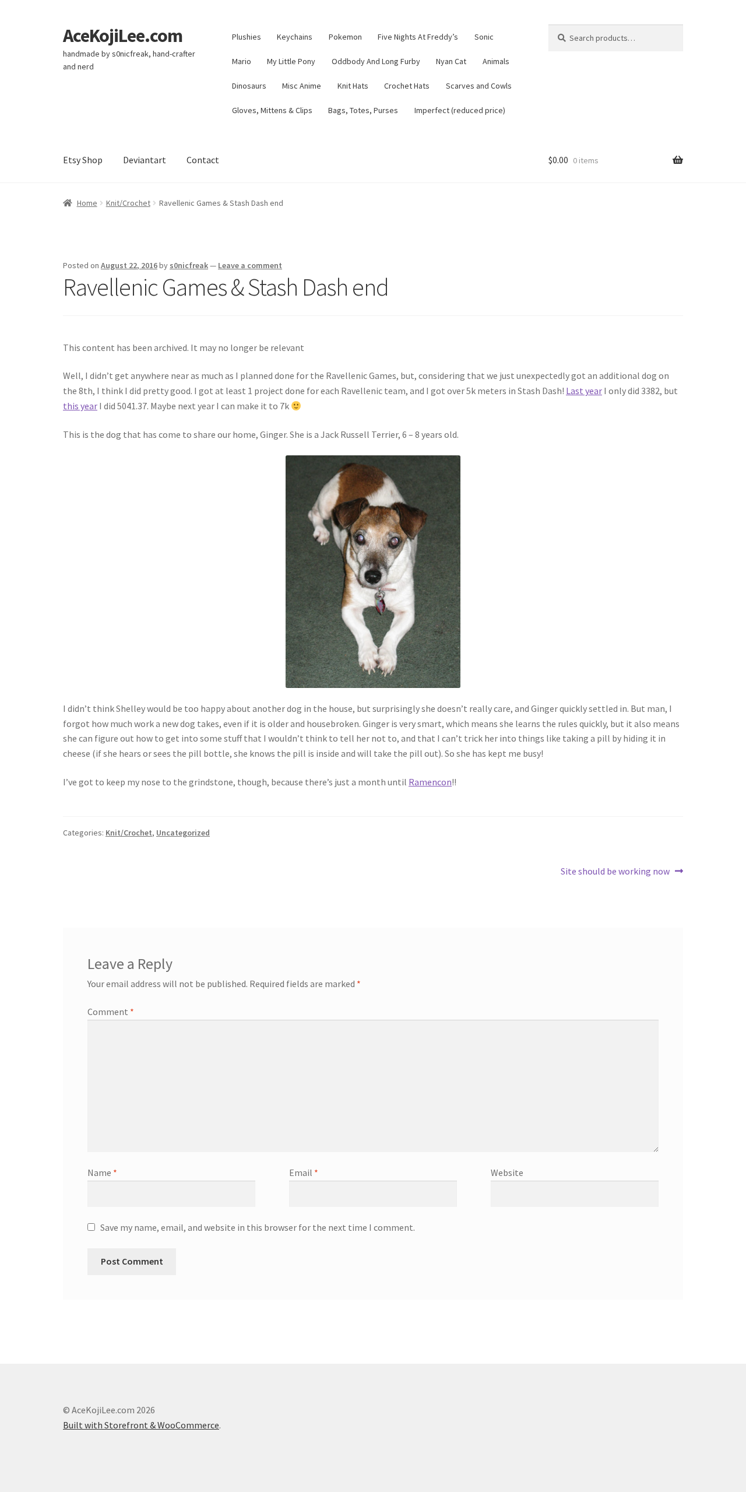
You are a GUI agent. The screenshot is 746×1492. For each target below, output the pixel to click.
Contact (202, 160)
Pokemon (345, 36)
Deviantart (144, 160)
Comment (110, 1011)
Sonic (484, 36)
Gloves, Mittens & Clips (272, 110)
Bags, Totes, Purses (363, 110)
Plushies (246, 36)
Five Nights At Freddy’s (418, 36)
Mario (241, 61)
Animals (496, 61)
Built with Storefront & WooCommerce (141, 1425)
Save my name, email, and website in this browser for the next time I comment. (257, 1227)
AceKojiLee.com (122, 35)
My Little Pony (291, 61)
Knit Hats (352, 85)
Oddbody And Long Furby (376, 61)
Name (102, 1172)
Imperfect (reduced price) (459, 110)
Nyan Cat (451, 61)
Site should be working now (615, 872)
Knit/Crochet (128, 203)
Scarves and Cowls (479, 85)
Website (507, 1172)
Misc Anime (301, 85)
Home (87, 203)
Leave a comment (250, 265)
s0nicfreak (189, 265)
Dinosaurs (249, 85)
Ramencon (430, 782)
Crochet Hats (407, 85)
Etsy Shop (83, 160)
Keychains (294, 36)
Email (303, 1172)
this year (80, 406)
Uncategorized (183, 832)
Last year (584, 390)
